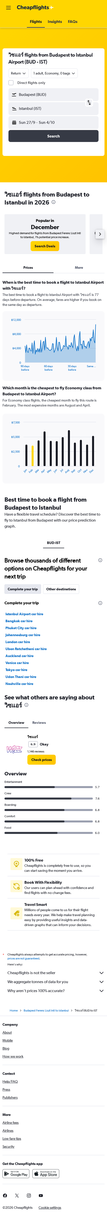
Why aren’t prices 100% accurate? (36, 990)
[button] (8, 7)
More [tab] (79, 268)
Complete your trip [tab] (23, 589)
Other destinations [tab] (61, 589)
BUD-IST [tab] (53, 543)
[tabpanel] (53, 383)
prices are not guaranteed (23, 958)
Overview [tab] (16, 723)
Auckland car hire (19, 656)
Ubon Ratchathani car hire (26, 649)
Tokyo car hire (16, 670)
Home (14, 1010)
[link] (45, 246)
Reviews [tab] (39, 723)
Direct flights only (31, 83)
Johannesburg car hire (22, 635)
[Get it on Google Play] (15, 1173)
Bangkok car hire (19, 621)
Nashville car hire (19, 684)
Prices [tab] (28, 268)
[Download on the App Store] (45, 1173)
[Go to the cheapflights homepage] (35, 7)
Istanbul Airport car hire (24, 614)
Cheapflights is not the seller (31, 972)
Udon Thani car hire (20, 677)
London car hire (17, 642)
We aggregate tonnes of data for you (37, 981)
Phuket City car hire (21, 628)
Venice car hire (17, 663)
